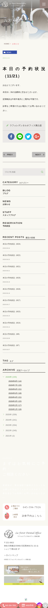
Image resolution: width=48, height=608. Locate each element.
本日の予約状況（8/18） (12, 289)
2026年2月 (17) (15, 405)
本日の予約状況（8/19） (12, 278)
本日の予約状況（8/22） (12, 255)
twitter (28, 136)
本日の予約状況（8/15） (12, 312)
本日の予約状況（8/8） (12, 334)
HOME (6, 44)
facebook (11, 136)
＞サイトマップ (11, 555)
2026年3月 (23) (15, 401)
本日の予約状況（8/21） (12, 267)
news (8, 52)
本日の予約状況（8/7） (12, 345)
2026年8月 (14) (15, 381)
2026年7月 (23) (15, 385)
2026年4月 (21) (15, 397)
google (36, 136)
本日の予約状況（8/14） (12, 323)
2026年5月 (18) (15, 393)
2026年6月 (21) (15, 389)
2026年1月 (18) (15, 409)
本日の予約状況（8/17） (12, 300)
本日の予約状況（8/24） (12, 244)
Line (19, 136)
